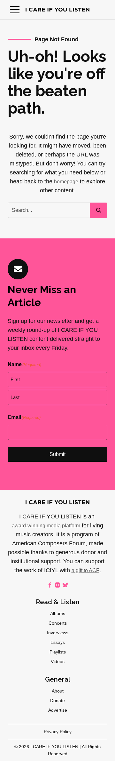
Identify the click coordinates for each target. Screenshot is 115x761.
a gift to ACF (85, 570)
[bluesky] (65, 585)
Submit (57, 454)
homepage (66, 181)
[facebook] (49, 585)
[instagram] (57, 585)
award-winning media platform (46, 525)
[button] (15, 10)
